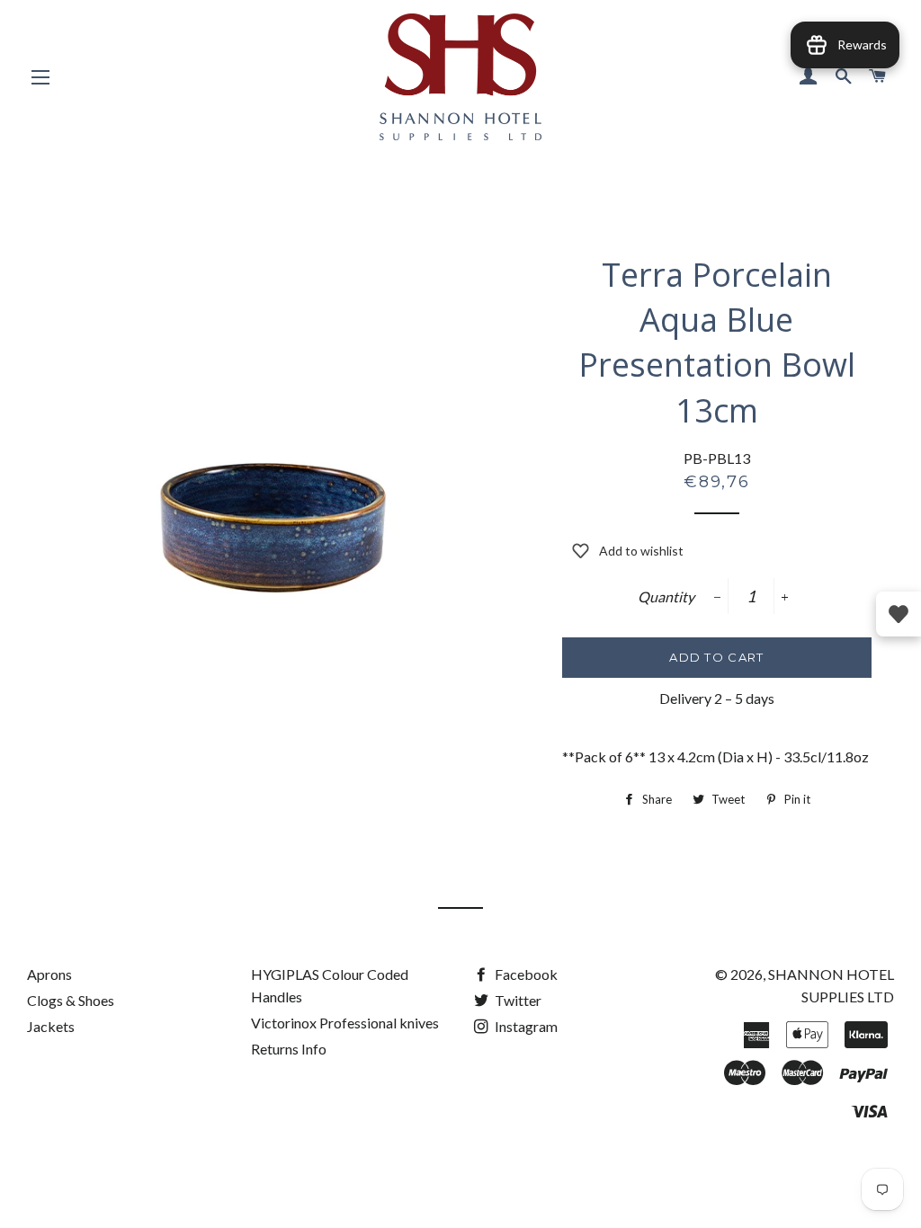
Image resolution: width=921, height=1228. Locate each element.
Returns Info (288, 1048)
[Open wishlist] (898, 614)
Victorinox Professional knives (345, 1022)
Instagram (525, 1026)
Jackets (51, 1026)
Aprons (49, 974)
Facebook (525, 974)
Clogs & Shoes (70, 1000)
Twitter (516, 1000)
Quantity (666, 596)
